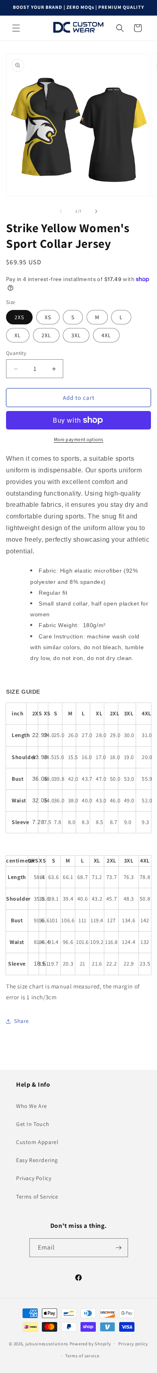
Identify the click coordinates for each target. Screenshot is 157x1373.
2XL (46, 335)
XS (48, 317)
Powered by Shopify (90, 1343)
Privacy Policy (33, 1178)
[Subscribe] (119, 1247)
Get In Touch (32, 1124)
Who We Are (31, 1106)
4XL (106, 335)
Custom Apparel (37, 1142)
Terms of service (82, 1356)
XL (17, 335)
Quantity (16, 353)
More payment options (78, 439)
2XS (19, 317)
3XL (76, 335)
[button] (16, 28)
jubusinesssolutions (46, 1343)
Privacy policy (133, 1344)
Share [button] (21, 1021)
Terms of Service (37, 1196)
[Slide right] (96, 211)
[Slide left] (61, 211)
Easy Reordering (37, 1160)
